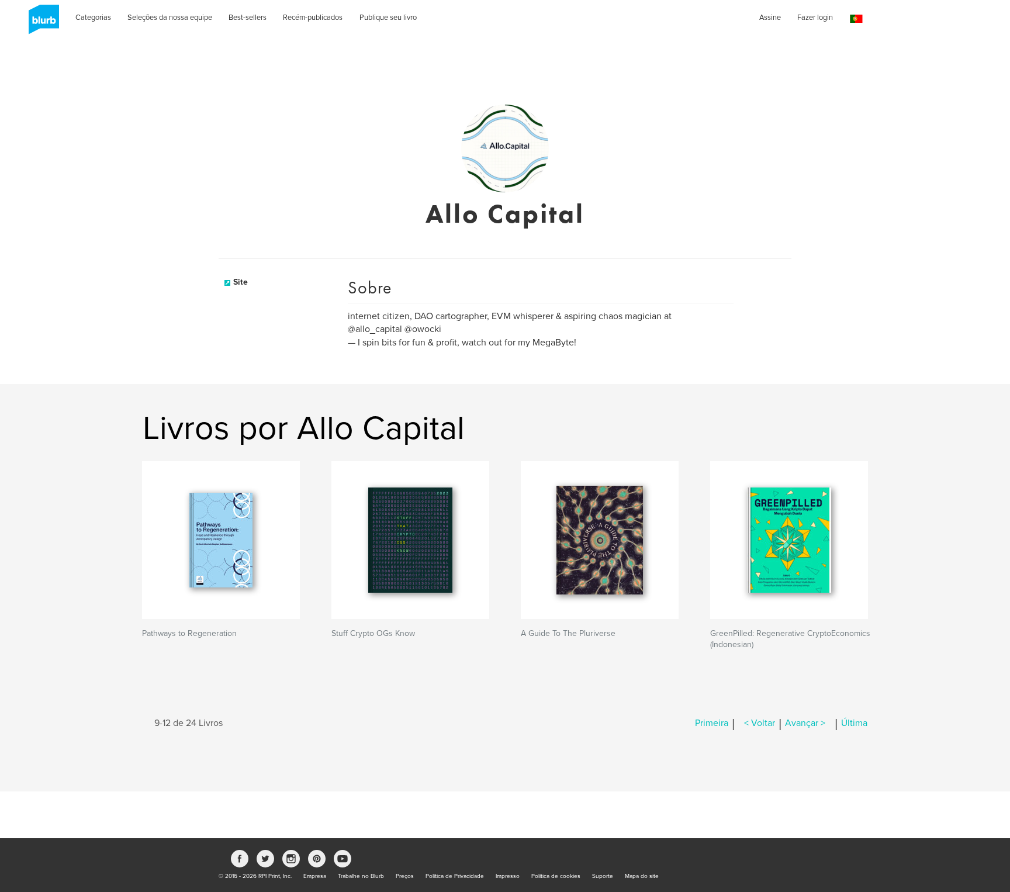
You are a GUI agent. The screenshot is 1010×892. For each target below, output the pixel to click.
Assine (770, 17)
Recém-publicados (313, 17)
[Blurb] (40, 23)
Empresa (314, 876)
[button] (856, 19)
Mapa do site (642, 876)
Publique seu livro (388, 17)
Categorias (93, 17)
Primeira (711, 723)
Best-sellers (248, 17)
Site (240, 282)
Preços (405, 876)
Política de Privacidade (455, 876)
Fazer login (815, 17)
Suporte (602, 876)
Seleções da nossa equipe (169, 17)
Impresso (508, 876)
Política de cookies (555, 876)
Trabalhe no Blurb (361, 876)
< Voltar (759, 723)
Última (854, 723)
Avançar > (805, 723)
